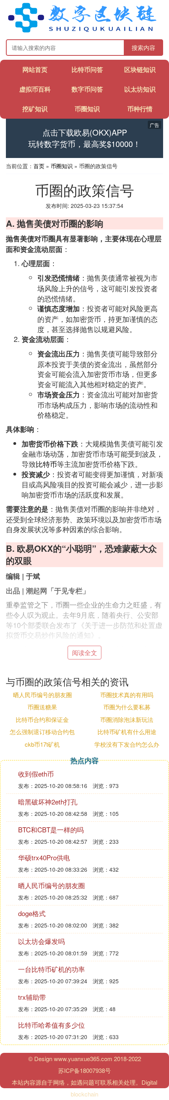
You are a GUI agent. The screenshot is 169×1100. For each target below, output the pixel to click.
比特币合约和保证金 (42, 719)
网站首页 (35, 69)
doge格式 (32, 913)
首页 (38, 166)
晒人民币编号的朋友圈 (42, 694)
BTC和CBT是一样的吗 (51, 829)
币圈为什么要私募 (127, 707)
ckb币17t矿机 (42, 744)
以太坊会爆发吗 (41, 941)
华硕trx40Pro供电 (44, 857)
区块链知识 (140, 69)
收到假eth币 (36, 774)
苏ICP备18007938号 (84, 1070)
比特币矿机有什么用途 (126, 731)
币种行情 (139, 108)
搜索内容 (143, 47)
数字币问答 (87, 89)
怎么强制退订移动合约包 (42, 731)
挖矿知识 (35, 108)
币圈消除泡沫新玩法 (126, 719)
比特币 (46, 464)
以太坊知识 (140, 89)
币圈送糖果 (42, 707)
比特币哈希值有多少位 (51, 1025)
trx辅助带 (32, 997)
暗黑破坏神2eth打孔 (47, 801)
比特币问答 (87, 69)
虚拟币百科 (35, 89)
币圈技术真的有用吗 (126, 694)
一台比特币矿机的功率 (51, 969)
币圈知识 (87, 108)
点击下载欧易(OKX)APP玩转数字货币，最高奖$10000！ (84, 138)
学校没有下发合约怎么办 (126, 744)
